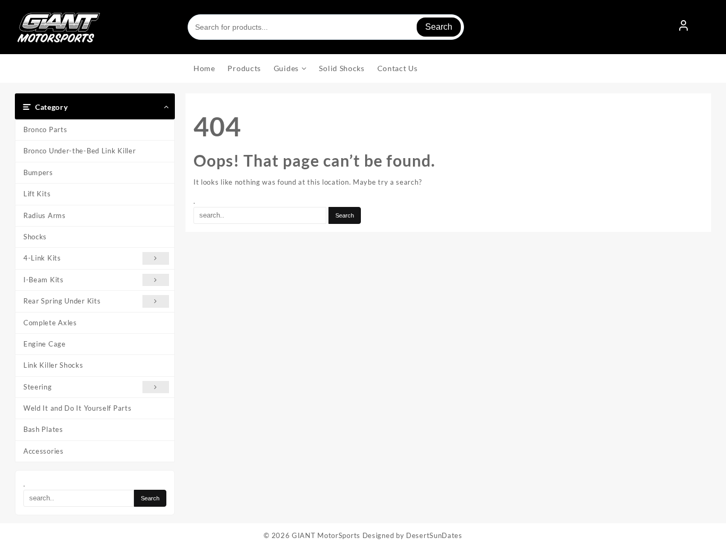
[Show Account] (683, 27)
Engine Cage (44, 344)
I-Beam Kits (43, 279)
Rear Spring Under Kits (61, 301)
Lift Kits (36, 193)
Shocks (35, 236)
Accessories (43, 451)
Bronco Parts (45, 129)
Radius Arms (44, 215)
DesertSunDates (434, 535)
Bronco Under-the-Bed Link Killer (79, 150)
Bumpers (38, 172)
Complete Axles (50, 322)
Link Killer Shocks (53, 365)
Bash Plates (43, 429)
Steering (37, 387)
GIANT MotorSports (326, 535)
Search (438, 26)
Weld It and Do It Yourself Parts (77, 408)
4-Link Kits (42, 258)
